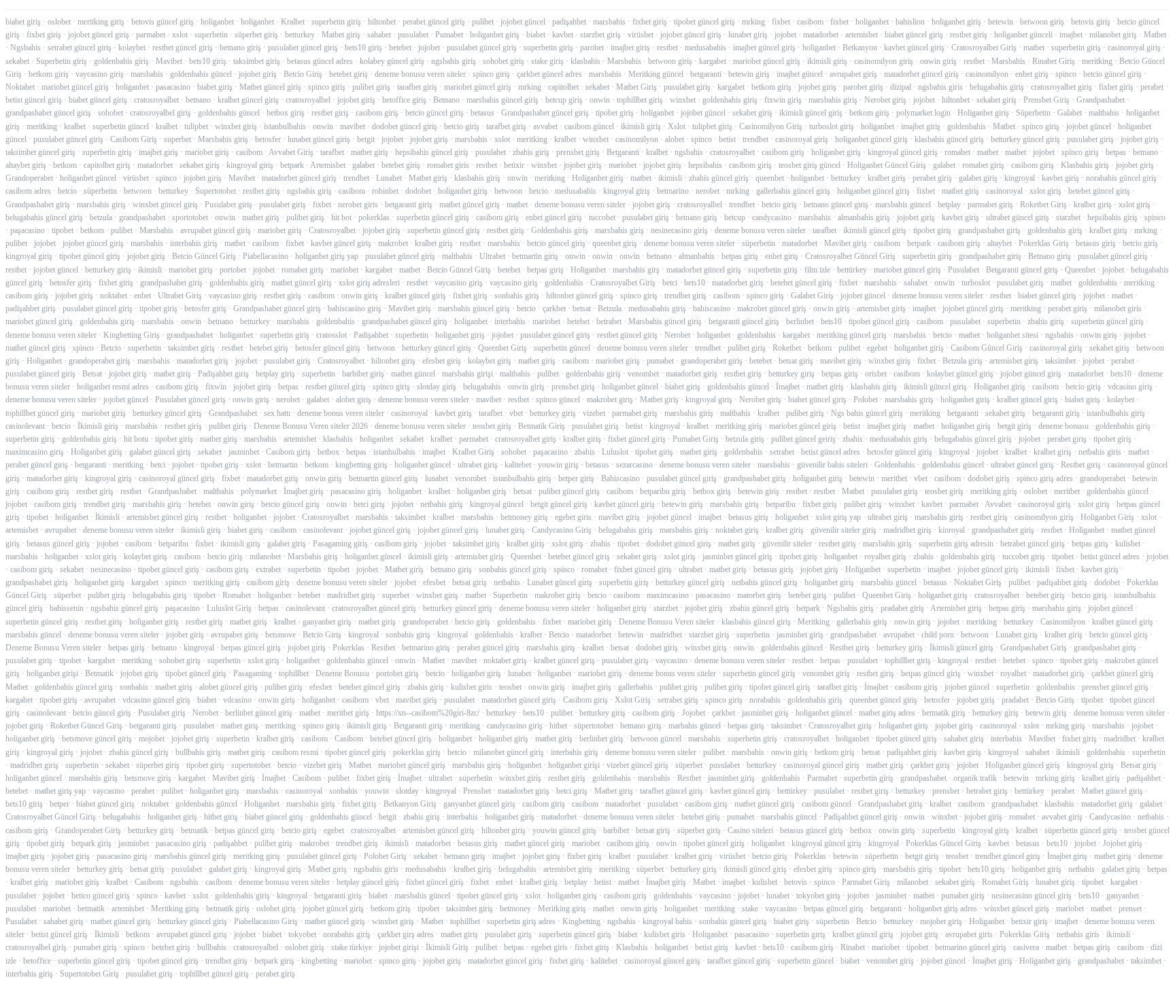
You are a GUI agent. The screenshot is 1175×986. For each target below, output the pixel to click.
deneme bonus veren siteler (340, 413)
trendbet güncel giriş (1007, 856)
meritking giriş (101, 22)
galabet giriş (978, 178)
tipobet (62, 230)
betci (669, 282)
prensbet (945, 791)
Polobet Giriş (385, 856)
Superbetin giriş (61, 61)
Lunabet (389, 178)
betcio (67, 191)
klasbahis (585, 61)
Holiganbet (588, 270)
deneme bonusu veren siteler (420, 74)
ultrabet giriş (478, 465)
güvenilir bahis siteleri (832, 465)
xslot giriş (1045, 191)
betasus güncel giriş (58, 543)
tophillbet (294, 673)
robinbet (385, 191)
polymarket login (923, 113)
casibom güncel (589, 126)
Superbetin (510, 595)
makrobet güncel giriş (771, 308)
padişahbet (569, 22)
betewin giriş (749, 74)
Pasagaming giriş (340, 543)
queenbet (769, 178)
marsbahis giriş (832, 100)
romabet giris (448, 165)
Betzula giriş (962, 361)
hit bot (341, 217)
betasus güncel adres (320, 61)
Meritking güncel (655, 74)
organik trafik (975, 778)
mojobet (152, 738)
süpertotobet (593, 725)
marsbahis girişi (467, 373)
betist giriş (711, 947)
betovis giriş (1090, 22)
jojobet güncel (522, 22)
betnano (198, 100)
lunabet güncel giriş (319, 139)
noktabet (113, 295)
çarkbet (554, 308)
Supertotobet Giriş (89, 974)
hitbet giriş (221, 817)
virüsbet (640, 34)
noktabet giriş (737, 530)
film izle (817, 270)
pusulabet (413, 34)
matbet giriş (369, 152)
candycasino (771, 217)
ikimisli (670, 178)
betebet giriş (348, 74)
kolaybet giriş (489, 361)
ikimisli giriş (827, 61)
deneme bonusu (1063, 426)
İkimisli (107, 517)
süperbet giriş (256, 34)
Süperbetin (1033, 113)
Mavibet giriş (845, 243)
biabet (535, 34)
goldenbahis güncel (201, 74)
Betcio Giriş (303, 74)
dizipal (900, 87)
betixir (514, 165)
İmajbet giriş (304, 491)
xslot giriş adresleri (369, 282)
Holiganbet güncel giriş (1022, 765)
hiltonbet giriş (393, 361)
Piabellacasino (265, 256)
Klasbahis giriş (1085, 165)
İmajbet (788, 386)
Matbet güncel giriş (270, 87)
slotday (407, 791)
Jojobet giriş (1122, 843)
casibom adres (28, 191)
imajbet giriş (630, 47)
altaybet (999, 243)
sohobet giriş (503, 61)
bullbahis (211, 947)
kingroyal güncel (497, 504)
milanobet (265, 556)
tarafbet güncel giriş (671, 791)
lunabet (436, 478)
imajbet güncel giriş (764, 47)
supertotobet (251, 765)
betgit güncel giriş (559, 504)
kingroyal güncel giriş (903, 152)
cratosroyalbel (308, 100)
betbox (328, 452)
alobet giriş (353, 399)
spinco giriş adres (1045, 478)
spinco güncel (558, 399)
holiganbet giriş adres (942, 908)
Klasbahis (632, 947)
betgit (366, 139)
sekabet (17, 61)
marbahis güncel (694, 725)
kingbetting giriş (361, 465)
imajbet (1071, 34)
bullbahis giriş (198, 752)
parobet (592, 47)
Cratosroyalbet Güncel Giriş (850, 256)
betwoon (138, 191)
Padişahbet (371, 335)
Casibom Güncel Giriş (987, 348)
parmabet (150, 34)
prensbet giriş (578, 152)
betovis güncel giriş (162, 22)
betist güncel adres (830, 452)
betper (59, 804)
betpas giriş (739, 256)
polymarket (259, 491)
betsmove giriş (147, 778)
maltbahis (1104, 113)
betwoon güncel (655, 738)
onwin (600, 100)
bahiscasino (711, 308)
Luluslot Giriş (229, 608)
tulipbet (196, 126)
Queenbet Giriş (502, 348)
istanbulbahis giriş (1116, 413)
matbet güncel (413, 373)
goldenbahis (966, 126)
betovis (795, 882)
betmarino (673, 191)
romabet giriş (983, 165)
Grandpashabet (1100, 100)
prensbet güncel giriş (1115, 687)
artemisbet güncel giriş (162, 517)
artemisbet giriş (881, 308)
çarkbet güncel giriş (1122, 673)
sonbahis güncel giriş (513, 569)
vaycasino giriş (99, 74)
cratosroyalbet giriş (1061, 87)
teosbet (510, 687)
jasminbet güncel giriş (737, 556)
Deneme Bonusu (342, 673)
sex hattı (277, 413)
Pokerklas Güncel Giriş (943, 843)
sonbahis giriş (516, 295)
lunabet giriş (748, 34)
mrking (753, 22)
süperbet (67, 595)
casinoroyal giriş (1134, 47)
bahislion (910, 22)
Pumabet (449, 34)
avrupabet (60, 530)
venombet (643, 373)
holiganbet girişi (52, 673)
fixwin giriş (783, 100)
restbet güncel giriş (182, 47)
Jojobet (693, 713)
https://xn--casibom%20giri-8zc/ (427, 713)
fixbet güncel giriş (637, 439)
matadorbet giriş (738, 282)
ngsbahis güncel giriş (124, 608)
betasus (482, 113)
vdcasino (237, 700)
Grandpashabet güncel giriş (545, 113)
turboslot (975, 282)
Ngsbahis (25, 47)
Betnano (446, 100)
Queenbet (1080, 270)
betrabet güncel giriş (1032, 543)
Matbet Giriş (636, 87)
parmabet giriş (990, 204)
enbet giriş (1032, 74)
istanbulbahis (285, 126)
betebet (400, 47)
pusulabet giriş (687, 87)
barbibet (616, 830)
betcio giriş (461, 126)
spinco (1065, 74)
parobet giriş (863, 87)
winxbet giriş (236, 126)
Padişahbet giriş (223, 373)
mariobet (622, 165)
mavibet (352, 126)
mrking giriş (1065, 725)
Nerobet (677, 335)
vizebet (594, 413)
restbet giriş (968, 34)
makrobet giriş (610, 399)
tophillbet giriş (640, 100)
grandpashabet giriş (989, 230)
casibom (810, 22)
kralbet (75, 126)
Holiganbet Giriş (1107, 517)
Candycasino (1110, 817)
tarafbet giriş (417, 87)
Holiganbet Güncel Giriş (886, 165)
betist (727, 139)
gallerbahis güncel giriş (793, 191)
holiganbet (217, 22)
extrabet (268, 569)
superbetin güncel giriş (432, 217)
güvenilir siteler (787, 543)
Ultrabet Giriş (180, 295)
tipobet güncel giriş (704, 22)
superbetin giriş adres (521, 921)
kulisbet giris (471, 687)
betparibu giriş (663, 491)
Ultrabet (492, 256)
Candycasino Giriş (562, 530)
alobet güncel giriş (228, 687)
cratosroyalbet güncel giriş (374, 608)
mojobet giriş (941, 921)
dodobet (418, 191)
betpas (1116, 152)
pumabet (660, 361)
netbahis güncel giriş (765, 582)
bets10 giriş (363, 47)
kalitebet (518, 465)
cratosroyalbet (156, 100)
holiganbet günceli (1023, 34)
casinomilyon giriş (883, 61)
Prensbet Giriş (1046, 100)
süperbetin (100, 191)
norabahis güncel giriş (1121, 178)
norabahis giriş (347, 934)
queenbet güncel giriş (883, 700)
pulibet (483, 22)
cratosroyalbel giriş (160, 113)
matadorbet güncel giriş (921, 74)
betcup (734, 217)
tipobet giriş (615, 113)
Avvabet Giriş (291, 152)
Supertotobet (215, 191)
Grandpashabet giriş (37, 204)
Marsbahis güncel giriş (665, 321)
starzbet (1068, 217)
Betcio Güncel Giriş (204, 256)
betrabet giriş (987, 791)
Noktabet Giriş (978, 582)
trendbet (755, 139)
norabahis (765, 700)
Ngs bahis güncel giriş (867, 413)
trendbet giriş (685, 295)
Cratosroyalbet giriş (840, 725)
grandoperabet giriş (100, 361)
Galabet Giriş (812, 295)
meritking (1097, 61)
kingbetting (319, 961)
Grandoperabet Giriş (88, 830)
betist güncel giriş (33, 100)
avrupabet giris (969, 934)
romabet (957, 152)
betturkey (300, 34)
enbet (142, 295)
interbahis (510, 321)
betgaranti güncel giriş (744, 321)
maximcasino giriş (34, 452)
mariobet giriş (207, 152)
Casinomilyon (1062, 622)
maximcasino (668, 595)
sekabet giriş (996, 100)
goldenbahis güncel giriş (74, 687)
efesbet (434, 582)
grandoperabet (1102, 478)
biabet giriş (23, 22)
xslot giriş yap (838, 517)
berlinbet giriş (601, 738)
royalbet (1013, 673)
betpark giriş (91, 843)
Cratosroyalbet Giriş (984, 47)
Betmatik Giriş (541, 426)
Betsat (92, 373)
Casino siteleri (750, 830)
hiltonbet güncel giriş (579, 295)
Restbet (383, 647)
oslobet (59, 22)
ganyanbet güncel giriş (479, 804)
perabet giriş (932, 178)
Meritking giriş (175, 908)
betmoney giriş (524, 517)
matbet (1033, 47)
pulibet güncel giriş (569, 491)
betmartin (283, 465)
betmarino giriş (426, 647)
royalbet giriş (885, 556)
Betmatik (99, 673)
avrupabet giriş (853, 74)
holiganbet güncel (88, 178)
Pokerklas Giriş (1044, 243)
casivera (1026, 947)
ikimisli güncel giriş (810, 113)
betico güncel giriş (100, 895)
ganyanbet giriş (327, 622)
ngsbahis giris (940, 87)
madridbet (666, 634)
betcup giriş (564, 100)
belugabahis (482, 386)
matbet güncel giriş (469, 204)
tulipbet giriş (712, 126)
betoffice (37, 961)
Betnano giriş (1049, 256)
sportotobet (190, 217)
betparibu (781, 504)
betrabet (608, 321)
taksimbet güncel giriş (40, 152)
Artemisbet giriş (956, 608)
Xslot (676, 126)
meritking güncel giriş (852, 335)
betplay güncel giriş (368, 882)
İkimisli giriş (98, 426)
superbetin (211, 34)
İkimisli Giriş (447, 947)
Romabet (236, 595)
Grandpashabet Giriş (1033, 647)
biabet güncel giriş (914, 34)
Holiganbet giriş (983, 113)
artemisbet (861, 34)
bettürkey (852, 270)
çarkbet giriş (930, 765)
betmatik (194, 830)
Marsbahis (624, 61)
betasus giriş (1096, 243)
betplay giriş (275, 373)
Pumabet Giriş (695, 439)
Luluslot (615, 452)
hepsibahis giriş (1112, 217)
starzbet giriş (600, 34)
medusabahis (705, 47)
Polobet (865, 399)
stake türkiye (351, 947)
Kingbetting (581, 921)
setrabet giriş (678, 700)
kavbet (562, 34)
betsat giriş (796, 361)
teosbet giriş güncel (809, 165)
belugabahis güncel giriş (44, 217)
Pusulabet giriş (228, 204)
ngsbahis (689, 152)
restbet (667, 47)
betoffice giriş (404, 100)
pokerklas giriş (417, 752)
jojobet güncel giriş (98, 34)
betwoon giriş (1042, 22)
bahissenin (67, 608)
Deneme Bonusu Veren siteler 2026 (311, 426)
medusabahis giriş (657, 308)
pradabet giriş (902, 608)
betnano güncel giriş (836, 204)
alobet (674, 139)
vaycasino (671, 660)
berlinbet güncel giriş (258, 713)
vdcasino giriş (1130, 386)
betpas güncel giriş (251, 647)
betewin (1000, 22)
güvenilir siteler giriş (843, 530)
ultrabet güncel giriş (1017, 217)
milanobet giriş (1113, 34)
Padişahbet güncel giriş (860, 817)
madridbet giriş (907, 530)
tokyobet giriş (818, 895)
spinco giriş (491, 74)
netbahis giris (1099, 452)
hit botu (136, 439)
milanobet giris (1118, 308)
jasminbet (243, 452)
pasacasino (173, 87)
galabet (363, 165)
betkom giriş (49, 74)
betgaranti (705, 74)
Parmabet (822, 778)
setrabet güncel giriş (80, 47)
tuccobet (602, 217)
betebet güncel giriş (1099, 191)
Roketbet (786, 348)
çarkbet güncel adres (549, 74)
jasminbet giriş (800, 634)
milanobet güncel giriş (508, 752)
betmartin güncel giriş (383, 478)
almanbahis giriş (864, 217)
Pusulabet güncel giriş (190, 399)
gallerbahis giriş (861, 622)
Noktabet (20, 87)
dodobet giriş (989, 478)
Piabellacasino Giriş (266, 921)
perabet (1151, 87)
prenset (1130, 908)
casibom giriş (377, 113)
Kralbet (293, 22)
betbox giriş (286, 113)
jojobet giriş (258, 74)
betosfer (268, 139)
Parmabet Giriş (866, 882)
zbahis (852, 439)
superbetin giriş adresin (956, 543)
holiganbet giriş (956, 22)
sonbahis (134, 687)
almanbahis (697, 256)
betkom (65, 165)
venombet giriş (826, 673)
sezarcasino (634, 465)
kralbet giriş (887, 178)
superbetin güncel (120, 126)
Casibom (349, 738)
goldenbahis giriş (121, 61)
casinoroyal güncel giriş (177, 478)
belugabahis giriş (997, 87)
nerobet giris (358, 204)
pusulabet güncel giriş (303, 47)
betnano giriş (240, 47)
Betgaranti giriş (418, 725)
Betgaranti (623, 152)
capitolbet (563, 87)
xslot (180, 34)
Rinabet (852, 947)
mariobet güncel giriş (766, 61)
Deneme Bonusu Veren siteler (667, 622)
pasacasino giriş (355, 491)
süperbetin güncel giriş (1080, 830)
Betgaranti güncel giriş (1022, 270)
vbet (516, 413)
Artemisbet (327, 165)
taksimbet (1060, 361)
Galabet (1069, 113)
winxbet (683, 100)
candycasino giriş (515, 725)
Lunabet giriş (1016, 634)
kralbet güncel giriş (248, 100)
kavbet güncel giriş (914, 47)
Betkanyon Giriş (410, 804)
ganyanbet (1122, 895)
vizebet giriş (322, 765)
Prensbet (477, 791)
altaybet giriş (25, 165)
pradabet (1015, 700)
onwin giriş (938, 61)
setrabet (782, 452)
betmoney (515, 908)
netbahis (507, 582)
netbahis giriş (441, 504)
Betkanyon (859, 47)
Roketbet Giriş (1043, 204)
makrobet (393, 243)
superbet (177, 139)
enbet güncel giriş (554, 217)
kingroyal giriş (249, 165)
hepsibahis (705, 165)
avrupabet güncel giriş (215, 230)
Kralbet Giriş (473, 452)
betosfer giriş (71, 282)
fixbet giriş (649, 22)
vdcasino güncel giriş (156, 700)
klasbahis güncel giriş (949, 139)
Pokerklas (348, 647)
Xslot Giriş (633, 700)
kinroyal (951, 530)
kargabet (712, 61)
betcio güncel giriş (1112, 74)
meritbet (894, 478)
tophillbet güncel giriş (40, 413)
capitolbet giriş (107, 165)
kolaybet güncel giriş (960, 373)
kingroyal (1019, 178)
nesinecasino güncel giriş (1031, 895)
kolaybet (132, 47)
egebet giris (573, 517)
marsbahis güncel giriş (502, 100)
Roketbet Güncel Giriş (86, 725)
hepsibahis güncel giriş (432, 152)
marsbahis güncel (903, 204)
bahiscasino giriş (354, 308)
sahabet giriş (964, 738)
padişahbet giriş (30, 308)
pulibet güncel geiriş (803, 439)
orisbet (876, 373)
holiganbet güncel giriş (871, 139)
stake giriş (547, 61)
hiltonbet (382, 22)
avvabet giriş (1062, 817)
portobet (233, 270)
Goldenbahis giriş (559, 230)
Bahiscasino (620, 478)
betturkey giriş (108, 270)
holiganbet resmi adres (113, 386)
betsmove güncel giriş (97, 738)
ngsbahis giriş (453, 61)
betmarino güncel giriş (970, 947)
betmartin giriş (535, 256)
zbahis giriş (531, 152)
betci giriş (369, 504)
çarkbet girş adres (405, 934)
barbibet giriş (363, 373)
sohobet (110, 113)
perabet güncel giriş (434, 22)
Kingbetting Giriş (131, 335)
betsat (582, 308)
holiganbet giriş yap (326, 256)
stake (750, 908)
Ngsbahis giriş (850, 608)
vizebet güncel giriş (637, 765)
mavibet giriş (841, 361)
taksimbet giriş (256, 61)
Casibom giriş (288, 452)
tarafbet (332, 152)
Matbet (1155, 34)
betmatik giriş (944, 713)
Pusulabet (963, 270)
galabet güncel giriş (160, 452)
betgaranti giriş (408, 204)
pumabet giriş (963, 895)
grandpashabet (142, 217)
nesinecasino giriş (679, 230)
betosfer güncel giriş (327, 348)
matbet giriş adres (887, 713)
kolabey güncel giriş (392, 61)
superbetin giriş (336, 22)
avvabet (545, 126)
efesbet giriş (441, 361)
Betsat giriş (1139, 765)
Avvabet (998, 504)
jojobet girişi (399, 947)
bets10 (694, 282)
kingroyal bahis (667, 921)
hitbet (558, 725)
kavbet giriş (1060, 178)
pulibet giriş (371, 87)
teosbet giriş (492, 426)
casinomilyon (987, 74)
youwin (376, 791)
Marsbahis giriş (223, 139)
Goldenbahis (894, 465)
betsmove (280, 634)
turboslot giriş (831, 126)
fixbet (781, 22)
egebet (877, 348)
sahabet (379, 34)
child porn (937, 634)
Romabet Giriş (1005, 882)
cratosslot (331, 335)
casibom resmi (295, 752)
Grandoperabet (29, 178)
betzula (101, 217)
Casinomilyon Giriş (770, 126)
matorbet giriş (759, 595)
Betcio (111, 348)
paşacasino (27, 230)
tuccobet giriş (1023, 556)
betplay (949, 204)
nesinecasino (110, 569)
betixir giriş (1029, 921)
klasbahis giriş (477, 178)
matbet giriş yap (60, 791)
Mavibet (169, 61)
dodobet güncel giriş (404, 126)
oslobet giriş (276, 908)
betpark (292, 165)
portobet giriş (397, 673)
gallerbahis (635, 687)
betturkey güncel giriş (1025, 139)
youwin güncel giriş (564, 830)
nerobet (707, 191)
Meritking (814, 622)
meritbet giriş (348, 713)
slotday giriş (436, 386)
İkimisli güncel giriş (961, 647)
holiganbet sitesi (1012, 335)
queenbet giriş (614, 243)
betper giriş (576, 478)
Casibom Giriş (133, 139)
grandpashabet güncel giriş (48, 113)
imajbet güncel (800, 74)
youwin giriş (558, 465)
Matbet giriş (341, 34)
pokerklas (374, 217)
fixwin (215, 386)
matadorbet (820, 34)
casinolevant (25, 426)
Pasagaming (252, 673)
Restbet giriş (1081, 465)
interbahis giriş (194, 243)
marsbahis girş (636, 270)
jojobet (785, 34)
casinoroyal (1004, 191)
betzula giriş (745, 439)
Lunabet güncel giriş (559, 582)
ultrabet (690, 569)
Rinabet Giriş (1053, 61)
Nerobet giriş (885, 100)
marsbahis (609, 22)
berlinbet (800, 321)
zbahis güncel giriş (719, 178)
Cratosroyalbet (332, 230)
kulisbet (1127, 543)
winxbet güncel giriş (165, 204)
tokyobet (302, 934)
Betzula (609, 308)
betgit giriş (1015, 426)
